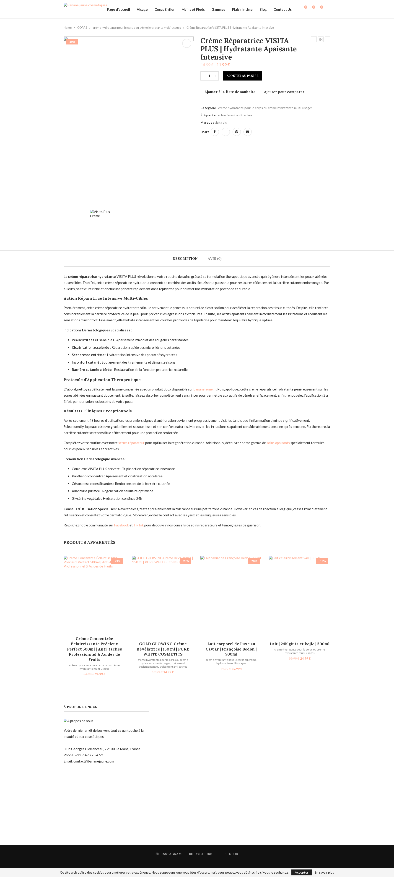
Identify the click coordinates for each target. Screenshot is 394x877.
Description (185, 258)
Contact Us (283, 9)
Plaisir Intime (242, 9)
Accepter (301, 872)
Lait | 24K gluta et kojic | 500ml (299, 643)
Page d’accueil (118, 9)
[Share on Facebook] (215, 132)
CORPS (82, 27)
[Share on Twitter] (226, 132)
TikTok (138, 525)
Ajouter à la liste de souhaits (229, 92)
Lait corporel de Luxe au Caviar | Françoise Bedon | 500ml (231, 649)
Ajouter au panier (243, 76)
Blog (263, 9)
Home (68, 27)
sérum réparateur (131, 443)
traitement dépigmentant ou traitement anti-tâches (163, 664)
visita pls (221, 122)
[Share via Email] (248, 132)
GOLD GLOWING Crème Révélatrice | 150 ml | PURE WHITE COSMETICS (163, 649)
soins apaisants (278, 443)
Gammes (218, 9)
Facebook (121, 525)
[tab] (185, 258)
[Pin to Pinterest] (237, 132)
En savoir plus (324, 872)
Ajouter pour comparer (284, 92)
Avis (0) (214, 258)
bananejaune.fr (205, 389)
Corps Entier (165, 9)
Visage (142, 9)
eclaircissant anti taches (235, 115)
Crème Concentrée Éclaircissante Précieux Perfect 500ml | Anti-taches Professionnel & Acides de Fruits (94, 649)
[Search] (328, 9)
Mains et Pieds (193, 9)
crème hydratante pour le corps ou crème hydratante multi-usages (137, 27)
